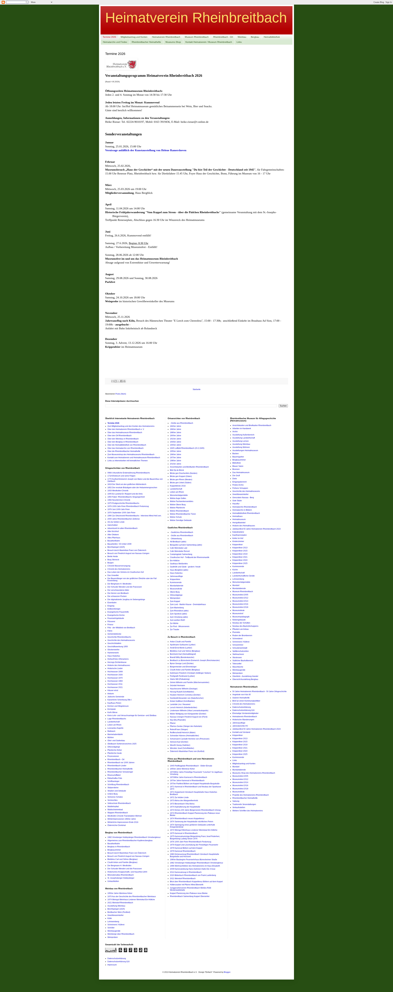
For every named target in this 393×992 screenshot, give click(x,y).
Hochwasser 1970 (115, 678)
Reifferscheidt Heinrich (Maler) (182, 732)
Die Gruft (236, 475)
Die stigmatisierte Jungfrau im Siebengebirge (126, 599)
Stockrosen (237, 657)
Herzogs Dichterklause (116, 662)
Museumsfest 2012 (240, 598)
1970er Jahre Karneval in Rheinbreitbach (187, 780)
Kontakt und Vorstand (241, 732)
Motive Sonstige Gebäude (181, 520)
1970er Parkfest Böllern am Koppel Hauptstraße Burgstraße (195, 784)
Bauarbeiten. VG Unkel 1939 (119, 544)
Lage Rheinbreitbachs (116, 719)
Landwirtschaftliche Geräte (243, 576)
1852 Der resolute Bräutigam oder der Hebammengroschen (132, 487)
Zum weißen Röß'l (177, 620)
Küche (235, 570)
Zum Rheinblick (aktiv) (179, 611)
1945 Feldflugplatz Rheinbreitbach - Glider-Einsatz (191, 766)
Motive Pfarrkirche (177, 508)
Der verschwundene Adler (118, 590)
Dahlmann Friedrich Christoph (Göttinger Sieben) (190, 673)
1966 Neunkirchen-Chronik (118, 500)
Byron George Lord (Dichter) (182, 663)
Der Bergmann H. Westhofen (119, 584)
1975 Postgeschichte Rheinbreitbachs (123, 503)
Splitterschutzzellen (240, 651)
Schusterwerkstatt (239, 648)
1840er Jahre (175, 426)
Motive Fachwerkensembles (181, 501)
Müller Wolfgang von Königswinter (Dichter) (188, 714)
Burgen (110, 563)
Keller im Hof (237, 538)
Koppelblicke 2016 (178, 486)
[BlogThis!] (115, 381)
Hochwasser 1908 (115, 672)
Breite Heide (112, 556)
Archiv (235, 431)
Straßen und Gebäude (116, 791)
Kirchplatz (111, 709)
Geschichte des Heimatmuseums (121, 640)
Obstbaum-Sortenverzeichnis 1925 (121, 744)
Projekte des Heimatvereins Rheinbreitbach (250, 795)
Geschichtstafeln (114, 643)
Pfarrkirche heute (114, 753)
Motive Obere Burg (178, 505)
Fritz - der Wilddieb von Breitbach (121, 628)
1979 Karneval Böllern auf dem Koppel (186, 848)
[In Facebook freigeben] (121, 381)
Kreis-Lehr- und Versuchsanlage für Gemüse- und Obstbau (131, 715)
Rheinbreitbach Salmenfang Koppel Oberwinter (190, 896)
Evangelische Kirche (116, 615)
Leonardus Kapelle (115, 728)
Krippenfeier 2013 (239, 548)
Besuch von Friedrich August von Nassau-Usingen (128, 553)
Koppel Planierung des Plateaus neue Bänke (189, 893)
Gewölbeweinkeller (115, 915)
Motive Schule (176, 517)
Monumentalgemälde (179, 495)
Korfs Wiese (112, 712)
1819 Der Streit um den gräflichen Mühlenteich (126, 484)
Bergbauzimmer (114, 850)
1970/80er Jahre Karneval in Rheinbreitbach (188, 777)
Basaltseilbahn (113, 541)
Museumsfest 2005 (240, 595)
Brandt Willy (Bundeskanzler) (182, 657)
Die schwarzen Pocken (117, 596)
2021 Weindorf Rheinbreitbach (120, 903)
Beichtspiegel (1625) (116, 547)
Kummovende (176, 582)
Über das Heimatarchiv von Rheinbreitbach (125, 448)
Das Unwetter (113, 575)
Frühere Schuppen (240, 488)
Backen (235, 453)
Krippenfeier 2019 (239, 554)
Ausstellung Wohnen (241, 447)
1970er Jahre (175, 457)
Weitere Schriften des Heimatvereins (247, 811)
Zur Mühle (174, 623)
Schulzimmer (237, 645)
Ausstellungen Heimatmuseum (245, 450)
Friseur (110, 624)
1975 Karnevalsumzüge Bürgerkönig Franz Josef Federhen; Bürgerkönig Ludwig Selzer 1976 (195, 837)
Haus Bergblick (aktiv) (179, 570)
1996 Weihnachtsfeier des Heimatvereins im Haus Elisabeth (195, 866)
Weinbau (242, 37)
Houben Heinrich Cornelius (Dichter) (185, 695)
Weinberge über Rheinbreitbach (120, 934)
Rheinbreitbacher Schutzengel (120, 772)
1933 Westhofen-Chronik (117, 491)
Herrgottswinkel (238, 523)
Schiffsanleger (113, 781)
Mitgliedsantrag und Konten (134, 37)
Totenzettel (236, 664)
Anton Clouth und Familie (180, 642)
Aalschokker (112, 525)
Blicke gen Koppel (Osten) (181, 476)
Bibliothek (236, 463)
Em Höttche (175, 561)
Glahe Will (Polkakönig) (180, 679)
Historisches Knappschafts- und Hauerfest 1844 (127, 872)
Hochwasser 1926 (115, 675)
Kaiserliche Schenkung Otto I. (119, 700)
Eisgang (110, 606)
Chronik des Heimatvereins (118, 569)
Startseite (196, 389)
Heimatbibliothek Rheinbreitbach (246, 513)
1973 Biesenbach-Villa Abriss (182, 804)
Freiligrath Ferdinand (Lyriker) (182, 676)
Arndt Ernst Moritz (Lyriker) (181, 648)
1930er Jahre (175, 442)
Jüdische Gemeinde (115, 697)
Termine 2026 (109, 37)
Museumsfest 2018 (240, 607)
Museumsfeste (176, 589)
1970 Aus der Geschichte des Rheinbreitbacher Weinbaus (131, 896)
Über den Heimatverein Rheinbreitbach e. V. (125, 429)
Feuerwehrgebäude (115, 618)
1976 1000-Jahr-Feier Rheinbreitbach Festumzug (128, 506)
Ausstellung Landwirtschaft (243, 438)
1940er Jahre (175, 445)
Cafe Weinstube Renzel (180, 551)
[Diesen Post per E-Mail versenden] (112, 381)
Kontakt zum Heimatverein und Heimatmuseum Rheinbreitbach (133, 457)
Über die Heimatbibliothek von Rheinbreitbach (126, 445)
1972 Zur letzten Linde (179, 797)
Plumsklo (236, 632)
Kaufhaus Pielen (114, 703)
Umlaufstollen (113, 881)
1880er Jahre (175, 432)
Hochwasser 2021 (115, 687)
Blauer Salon (237, 466)
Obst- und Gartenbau (116, 740)
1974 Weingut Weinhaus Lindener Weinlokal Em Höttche (131, 899)
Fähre (109, 631)
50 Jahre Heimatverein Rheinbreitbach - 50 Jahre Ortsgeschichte (259, 691)
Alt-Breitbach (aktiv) (178, 542)
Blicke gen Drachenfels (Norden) (183, 473)
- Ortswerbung (176, 539)
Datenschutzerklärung (241, 707)
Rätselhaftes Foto (114, 778)
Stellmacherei (238, 654)
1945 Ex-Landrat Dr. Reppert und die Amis (125, 494)
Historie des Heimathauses (118, 665)
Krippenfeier (175, 579)
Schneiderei (237, 638)
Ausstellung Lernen (240, 441)
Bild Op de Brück (177, 470)
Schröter (111, 928)
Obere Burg (175, 592)
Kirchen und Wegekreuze (118, 706)
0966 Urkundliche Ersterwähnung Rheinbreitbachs (128, 473)
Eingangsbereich (239, 482)
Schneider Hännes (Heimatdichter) (184, 736)
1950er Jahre (175, 451)
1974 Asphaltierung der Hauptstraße (185, 807)
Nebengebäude (239, 620)
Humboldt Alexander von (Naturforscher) (187, 698)
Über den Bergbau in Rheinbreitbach (122, 442)
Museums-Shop (173, 42)
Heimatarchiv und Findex (115, 42)
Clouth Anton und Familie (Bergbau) (122, 862)
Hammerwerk (113, 653)
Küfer (109, 918)
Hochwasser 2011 (115, 684)
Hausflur (235, 504)
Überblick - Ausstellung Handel (245, 676)
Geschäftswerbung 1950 (117, 646)
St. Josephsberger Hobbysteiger (120, 878)
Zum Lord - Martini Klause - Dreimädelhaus (188, 604)
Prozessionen (113, 756)
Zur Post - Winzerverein (179, 626)
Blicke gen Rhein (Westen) (181, 479)
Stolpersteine (113, 788)
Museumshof (237, 613)
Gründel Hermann (177, 685)
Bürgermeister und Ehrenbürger (183, 667)
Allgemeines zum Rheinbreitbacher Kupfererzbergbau (130, 840)
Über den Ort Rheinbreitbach (119, 435)
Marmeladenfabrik (115, 734)
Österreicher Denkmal (116, 825)
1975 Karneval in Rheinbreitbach (184, 833)
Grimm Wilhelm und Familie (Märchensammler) (189, 682)
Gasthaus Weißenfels (179, 564)
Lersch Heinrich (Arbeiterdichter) (183, 707)
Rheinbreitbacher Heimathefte (146, 42)
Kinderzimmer (238, 541)
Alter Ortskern (113, 535)
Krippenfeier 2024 (239, 560)
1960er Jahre (175, 454)
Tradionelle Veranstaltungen (244, 804)
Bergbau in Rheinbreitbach (118, 847)
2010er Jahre (175, 464)
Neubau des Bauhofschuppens (245, 626)
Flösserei (111, 621)
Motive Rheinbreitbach (179, 511)
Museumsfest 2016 (240, 604)
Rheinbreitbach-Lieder (116, 766)
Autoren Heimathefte (241, 698)
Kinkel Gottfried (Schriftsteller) (182, 701)
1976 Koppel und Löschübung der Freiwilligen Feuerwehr (194, 845)
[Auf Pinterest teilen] (124, 381)
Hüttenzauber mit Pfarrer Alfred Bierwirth (186, 885)
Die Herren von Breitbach (118, 593)
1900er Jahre (175, 435)
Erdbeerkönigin (113, 609)
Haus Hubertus (113, 656)
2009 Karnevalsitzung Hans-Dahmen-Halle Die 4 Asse (192, 869)
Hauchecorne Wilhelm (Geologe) (183, 689)
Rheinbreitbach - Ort (223, 37)
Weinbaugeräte (113, 931)
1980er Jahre (175, 461)
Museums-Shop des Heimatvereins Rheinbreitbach (253, 773)
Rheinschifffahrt (114, 775)
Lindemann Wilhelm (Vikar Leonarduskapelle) (189, 710)
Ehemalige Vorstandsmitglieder (245, 713)
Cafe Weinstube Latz (178, 548)
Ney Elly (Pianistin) (178, 720)
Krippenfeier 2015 (239, 551)
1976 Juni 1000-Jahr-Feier (118, 509)
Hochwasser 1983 (115, 681)
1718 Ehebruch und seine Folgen (121, 476)
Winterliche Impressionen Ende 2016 (122, 822)
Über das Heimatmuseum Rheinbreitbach (124, 432)
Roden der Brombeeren (242, 635)
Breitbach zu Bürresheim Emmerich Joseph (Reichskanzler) (195, 660)
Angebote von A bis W (241, 694)
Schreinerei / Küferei (116, 925)
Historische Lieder (115, 668)
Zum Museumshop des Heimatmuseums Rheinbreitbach (130, 454)
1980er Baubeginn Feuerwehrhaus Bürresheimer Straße (193, 860)
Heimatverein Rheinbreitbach (196, 17)
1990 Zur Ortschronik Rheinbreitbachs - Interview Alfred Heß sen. (134, 516)
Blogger (227, 972)
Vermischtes (112, 800)
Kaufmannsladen (239, 535)
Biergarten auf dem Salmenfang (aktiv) (186, 545)
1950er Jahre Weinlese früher (119, 893)
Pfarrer (173, 723)
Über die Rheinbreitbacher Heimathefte (123, 451)
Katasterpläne (238, 532)
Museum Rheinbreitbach (197, 37)
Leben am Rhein (114, 725)
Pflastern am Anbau (240, 629)
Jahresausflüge (176, 576)
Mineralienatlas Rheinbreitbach (120, 875)
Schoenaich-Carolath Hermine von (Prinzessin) (189, 739)
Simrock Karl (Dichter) (179, 742)
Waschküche (237, 667)
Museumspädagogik (240, 617)
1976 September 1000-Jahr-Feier (121, 513)
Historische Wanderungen (243, 720)
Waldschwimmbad (115, 810)
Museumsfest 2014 (240, 601)
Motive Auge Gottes (178, 498)
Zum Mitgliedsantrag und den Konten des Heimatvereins (130, 426)
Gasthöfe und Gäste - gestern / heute (185, 567)
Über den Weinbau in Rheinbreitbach (123, 439)
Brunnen (236, 469)
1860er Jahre (175, 429)
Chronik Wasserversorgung (118, 566)
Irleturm (110, 694)
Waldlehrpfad (113, 806)
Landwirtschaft (113, 722)
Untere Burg (112, 794)
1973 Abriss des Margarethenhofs (184, 800)
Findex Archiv (238, 485)
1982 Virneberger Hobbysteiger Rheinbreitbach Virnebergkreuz (134, 837)
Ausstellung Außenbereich (243, 435)
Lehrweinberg (113, 921)
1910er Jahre (175, 439)
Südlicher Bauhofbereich (242, 660)
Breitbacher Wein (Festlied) (118, 912)
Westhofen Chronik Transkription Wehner (124, 816)
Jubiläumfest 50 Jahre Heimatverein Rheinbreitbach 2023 (256, 529)
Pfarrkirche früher (114, 750)
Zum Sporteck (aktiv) (178, 614)
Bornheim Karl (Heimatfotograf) (183, 654)
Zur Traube (174, 629)
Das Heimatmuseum (240, 472)
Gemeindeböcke (114, 634)
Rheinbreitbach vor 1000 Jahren (120, 762)
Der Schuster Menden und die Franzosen (124, 587)
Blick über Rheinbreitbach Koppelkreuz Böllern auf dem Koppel (196, 881)
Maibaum (111, 731)
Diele (234, 479)
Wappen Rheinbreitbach (117, 813)
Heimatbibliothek (272, 37)
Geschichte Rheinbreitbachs (119, 637)
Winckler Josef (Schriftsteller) (182, 748)
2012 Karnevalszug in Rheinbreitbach (186, 872)
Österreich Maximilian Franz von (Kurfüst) (187, 751)
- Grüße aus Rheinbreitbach (181, 423)
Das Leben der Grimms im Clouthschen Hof (125, 572)
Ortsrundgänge (113, 747)
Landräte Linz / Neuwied (180, 704)
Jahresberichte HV (240, 726)
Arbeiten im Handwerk (241, 428)
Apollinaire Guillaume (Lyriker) (182, 645)
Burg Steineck (113, 560)
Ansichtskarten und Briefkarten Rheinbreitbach (189, 467)
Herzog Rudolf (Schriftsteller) (182, 692)
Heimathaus (237, 516)
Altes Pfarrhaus (113, 538)
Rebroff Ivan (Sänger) (179, 729)
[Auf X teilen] (118, 381)
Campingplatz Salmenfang (181, 554)
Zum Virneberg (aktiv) (179, 617)
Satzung (235, 801)
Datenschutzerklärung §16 (243, 710)
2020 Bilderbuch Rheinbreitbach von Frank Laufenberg (193, 875)
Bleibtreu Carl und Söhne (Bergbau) (122, 859)
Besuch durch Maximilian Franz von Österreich (126, 550)
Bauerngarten (238, 457)
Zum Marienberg (177, 608)
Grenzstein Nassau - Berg (243, 497)
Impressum (112, 965)
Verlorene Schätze (115, 797)
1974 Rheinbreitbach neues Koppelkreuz (187, 818)
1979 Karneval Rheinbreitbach (183, 851)
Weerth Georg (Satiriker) (180, 745)
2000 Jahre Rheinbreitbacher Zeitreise (123, 519)
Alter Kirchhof (113, 531)
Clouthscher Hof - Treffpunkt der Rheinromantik (189, 557)
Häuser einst (112, 690)
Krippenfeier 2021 (239, 557)
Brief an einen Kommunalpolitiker (246, 701)
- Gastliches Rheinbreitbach (181, 532)
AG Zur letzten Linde (116, 522)
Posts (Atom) (120, 394)
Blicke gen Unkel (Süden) (180, 483)
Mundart (235, 585)
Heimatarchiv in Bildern (242, 510)
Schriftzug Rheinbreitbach (118, 784)
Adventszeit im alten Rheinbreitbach (122, 528)
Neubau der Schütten (241, 623)
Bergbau (255, 37)
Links (239, 42)
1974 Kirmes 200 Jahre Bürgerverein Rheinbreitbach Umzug (195, 810)
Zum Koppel (175, 601)
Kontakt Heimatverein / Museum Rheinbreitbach (208, 42)
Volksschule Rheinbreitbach (119, 803)
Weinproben (112, 937)
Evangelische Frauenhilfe (118, 612)
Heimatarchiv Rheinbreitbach (244, 507)
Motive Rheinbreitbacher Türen (183, 514)
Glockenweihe (113, 650)
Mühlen (110, 737)
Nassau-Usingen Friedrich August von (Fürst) (188, 717)
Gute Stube (237, 501)
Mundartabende (176, 586)
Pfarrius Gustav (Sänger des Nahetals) (186, 726)
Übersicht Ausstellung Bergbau (245, 679)
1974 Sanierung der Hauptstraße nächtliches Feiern (191, 822)
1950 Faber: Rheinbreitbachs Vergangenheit (126, 497)
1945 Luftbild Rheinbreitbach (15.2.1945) (187, 448)
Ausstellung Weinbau (116, 906)
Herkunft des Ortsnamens (118, 659)
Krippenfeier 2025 (239, 563)
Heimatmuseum (239, 519)
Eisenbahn (112, 603)
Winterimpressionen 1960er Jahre (121, 819)
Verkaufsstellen (238, 807)
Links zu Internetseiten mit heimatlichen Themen (127, 461)
